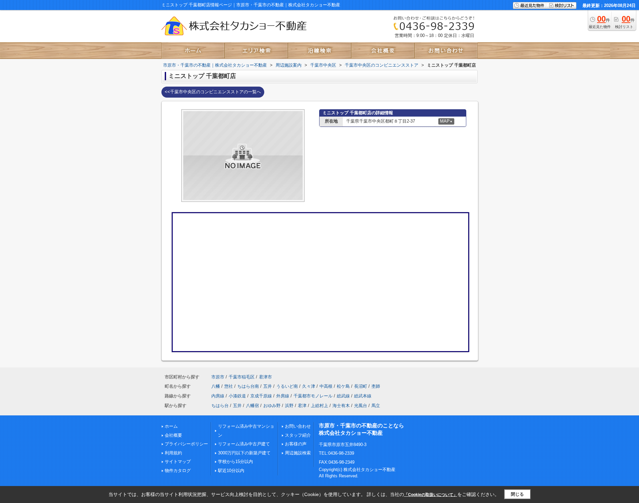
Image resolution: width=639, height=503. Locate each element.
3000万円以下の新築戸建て (244, 452)
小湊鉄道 (237, 395)
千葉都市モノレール (313, 395)
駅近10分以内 (231, 470)
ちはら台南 (248, 386)
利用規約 (173, 452)
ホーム (171, 426)
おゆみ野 (272, 405)
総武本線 (362, 395)
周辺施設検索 (298, 452)
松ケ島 (343, 386)
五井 (267, 386)
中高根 (326, 386)
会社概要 (173, 435)
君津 (302, 405)
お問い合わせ (298, 426)
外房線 (282, 395)
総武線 (343, 395)
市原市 (217, 376)
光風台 (360, 405)
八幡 (215, 386)
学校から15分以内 (235, 461)
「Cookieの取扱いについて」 (430, 494)
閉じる (517, 494)
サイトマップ (178, 461)
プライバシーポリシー (186, 443)
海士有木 (341, 405)
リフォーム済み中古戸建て (244, 443)
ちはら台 (220, 405)
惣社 (228, 386)
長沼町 (360, 386)
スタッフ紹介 (298, 435)
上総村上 (319, 405)
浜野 (289, 405)
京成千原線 (261, 395)
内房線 (217, 395)
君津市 (265, 376)
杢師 (375, 386)
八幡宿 (252, 405)
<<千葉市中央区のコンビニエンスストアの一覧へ (213, 91)
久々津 (308, 386)
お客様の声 (296, 443)
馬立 (375, 405)
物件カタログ (178, 470)
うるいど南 (287, 386)
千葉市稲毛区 (242, 376)
